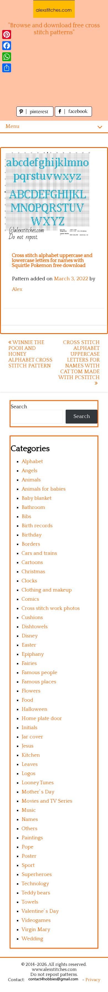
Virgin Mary (36, 929)
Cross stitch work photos (51, 608)
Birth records (37, 526)
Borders (31, 544)
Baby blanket (37, 498)
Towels (30, 902)
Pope (28, 847)
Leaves (30, 764)
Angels (29, 471)
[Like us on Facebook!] (73, 115)
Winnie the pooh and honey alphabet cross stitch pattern (30, 354)
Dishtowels (35, 627)
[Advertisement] (54, 74)
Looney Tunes (38, 783)
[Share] (6, 67)
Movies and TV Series (47, 801)
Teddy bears (36, 893)
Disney (30, 636)
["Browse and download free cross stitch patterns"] (54, 9)
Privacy (93, 979)
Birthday (32, 535)
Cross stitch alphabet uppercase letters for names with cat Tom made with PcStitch (79, 360)
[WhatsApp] (6, 56)
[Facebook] (6, 45)
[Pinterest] (6, 34)
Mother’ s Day (38, 792)
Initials (29, 728)
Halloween (34, 709)
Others (29, 829)
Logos (28, 773)
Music (29, 810)
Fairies (29, 663)
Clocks (29, 581)
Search (19, 407)
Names (30, 819)
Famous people (39, 673)
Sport (28, 865)
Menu (12, 126)
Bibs (26, 516)
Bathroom (33, 507)
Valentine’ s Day (40, 911)
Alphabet (32, 461)
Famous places (39, 682)
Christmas (33, 572)
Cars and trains (39, 553)
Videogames (36, 920)
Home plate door (42, 718)
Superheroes (37, 874)
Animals (31, 480)
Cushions (32, 617)
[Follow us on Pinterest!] (35, 115)
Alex (17, 289)
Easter (29, 645)
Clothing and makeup (47, 590)
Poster (29, 856)
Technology (35, 884)
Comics (30, 599)
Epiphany (33, 654)
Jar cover (32, 737)
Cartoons (32, 562)
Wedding (32, 939)
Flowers (31, 691)
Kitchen (31, 755)
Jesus (28, 746)
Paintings (32, 838)
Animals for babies (44, 489)
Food (27, 700)
